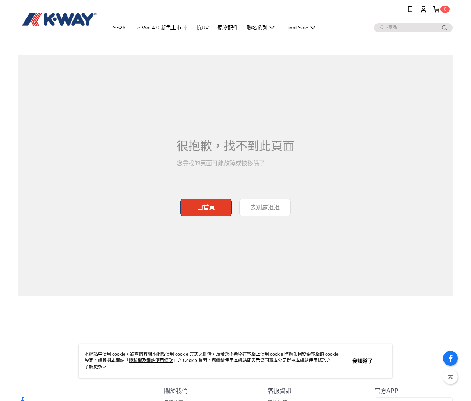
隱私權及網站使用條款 (151, 360)
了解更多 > (95, 366)
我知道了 (362, 361)
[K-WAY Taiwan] (59, 19)
